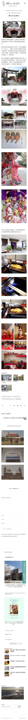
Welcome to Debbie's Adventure (18, 655)
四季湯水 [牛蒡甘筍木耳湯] (17, 661)
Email (2, 519)
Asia (17, 10)
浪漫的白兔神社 (5, 391)
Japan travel (16, 396)
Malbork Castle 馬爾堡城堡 (12, 437)
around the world (6, 396)
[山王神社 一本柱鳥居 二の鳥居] (6, 377)
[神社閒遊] (18, 377)
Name (3, 515)
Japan (20, 10)
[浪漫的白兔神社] (6, 388)
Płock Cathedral (13, 455)
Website (3, 523)
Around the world (11, 10)
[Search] (19, 706)
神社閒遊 (15, 381)
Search (3, 704)
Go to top (23, 718)
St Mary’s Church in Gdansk (13, 472)
